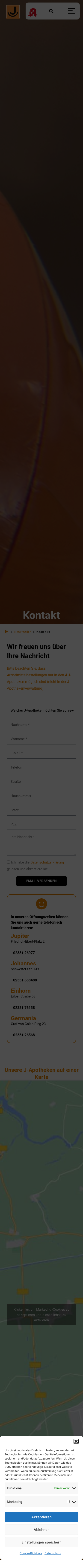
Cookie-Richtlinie (31, 1553)
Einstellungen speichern (41, 1542)
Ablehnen (42, 1529)
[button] (76, 1441)
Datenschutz (52, 1553)
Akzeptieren (41, 1517)
